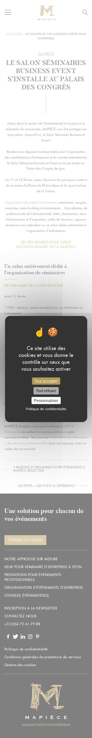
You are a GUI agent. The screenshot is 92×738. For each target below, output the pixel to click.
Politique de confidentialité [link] (46, 409)
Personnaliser (46, 400)
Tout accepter (46, 381)
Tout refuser (46, 391)
